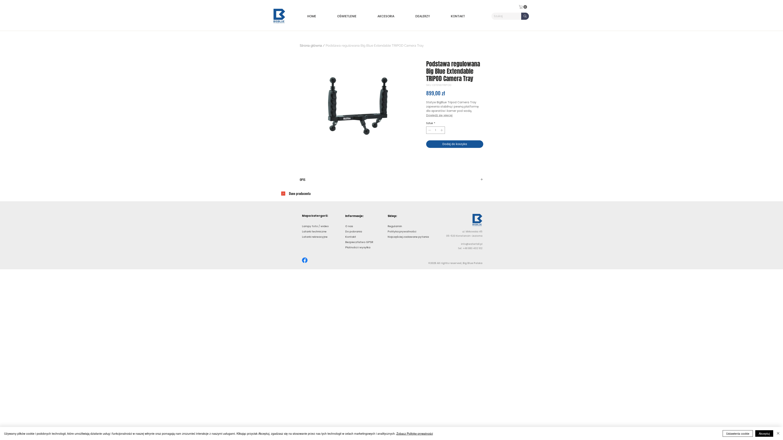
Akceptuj (764, 433)
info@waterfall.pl (471, 244)
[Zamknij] (778, 433)
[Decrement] (429, 130)
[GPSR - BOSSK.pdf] (283, 194)
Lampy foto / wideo (315, 226)
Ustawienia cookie (737, 433)
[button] (354, 16)
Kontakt (350, 237)
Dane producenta (300, 193)
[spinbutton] (436, 130)
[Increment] (442, 130)
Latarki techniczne (314, 231)
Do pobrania (353, 231)
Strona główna (311, 45)
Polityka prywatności (402, 231)
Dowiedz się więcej (439, 115)
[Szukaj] (525, 16)
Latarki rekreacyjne (314, 237)
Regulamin (395, 226)
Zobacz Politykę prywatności (414, 433)
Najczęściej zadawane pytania (408, 237)
